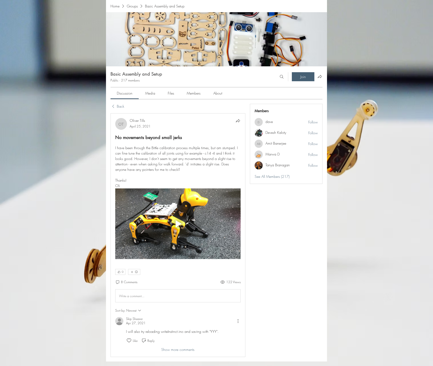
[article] (178, 235)
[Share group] (319, 76)
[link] (124, 93)
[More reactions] (134, 272)
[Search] (281, 76)
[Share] (238, 120)
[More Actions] (238, 321)
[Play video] (178, 223)
